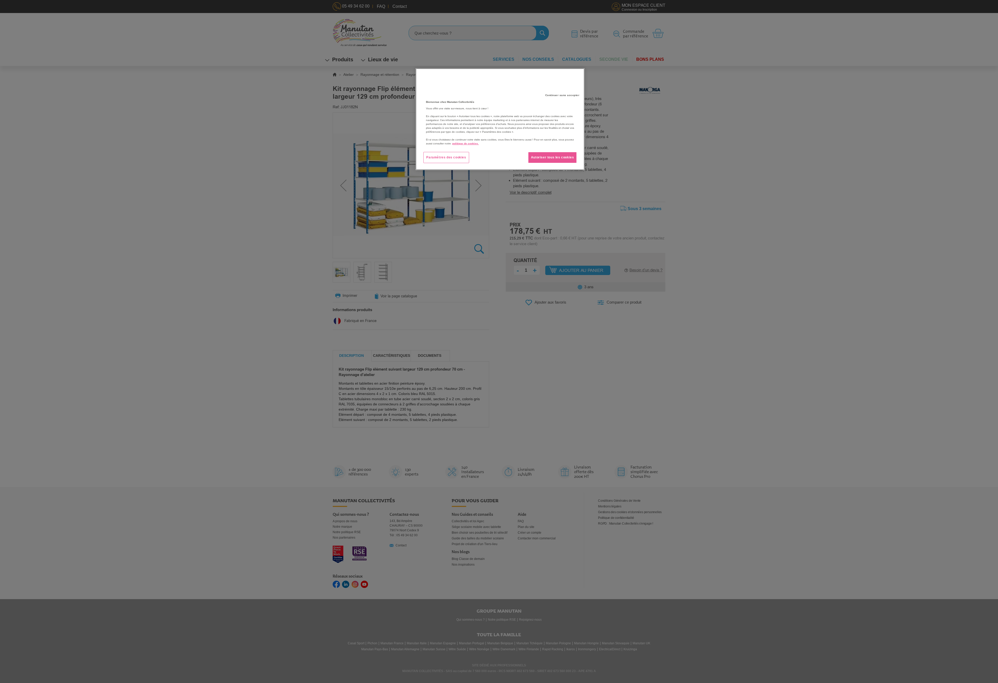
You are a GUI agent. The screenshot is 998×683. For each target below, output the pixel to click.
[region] (500, 119)
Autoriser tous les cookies (552, 157)
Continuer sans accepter (562, 95)
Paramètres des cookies (446, 157)
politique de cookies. (465, 143)
